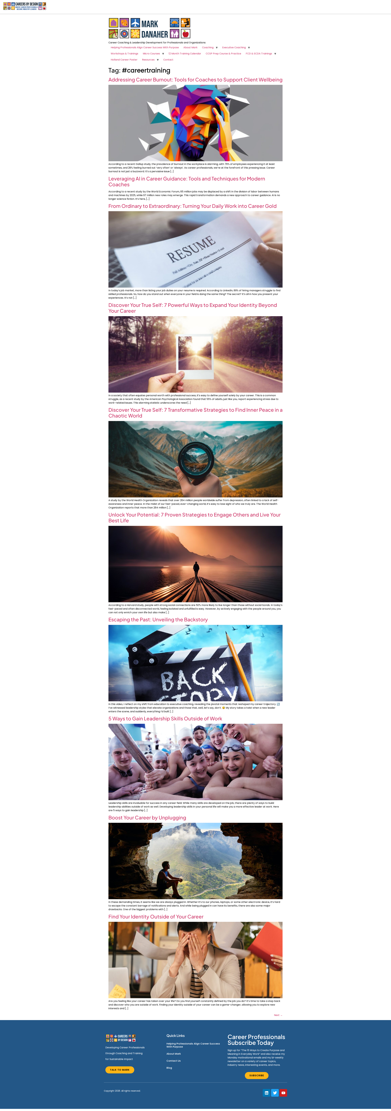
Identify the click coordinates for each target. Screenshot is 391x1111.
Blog (169, 1068)
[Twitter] (275, 1093)
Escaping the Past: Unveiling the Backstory (158, 619)
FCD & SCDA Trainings (259, 53)
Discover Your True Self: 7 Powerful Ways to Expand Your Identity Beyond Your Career (192, 308)
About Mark (190, 47)
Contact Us (173, 1061)
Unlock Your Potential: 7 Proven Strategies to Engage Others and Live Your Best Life (194, 517)
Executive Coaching (234, 47)
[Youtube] (283, 1093)
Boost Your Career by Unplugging (147, 817)
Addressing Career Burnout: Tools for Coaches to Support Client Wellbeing (195, 79)
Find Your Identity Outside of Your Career (155, 916)
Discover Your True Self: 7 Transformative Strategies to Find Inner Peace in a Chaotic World (195, 413)
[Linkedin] (266, 1093)
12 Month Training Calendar (185, 53)
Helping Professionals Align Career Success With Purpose (145, 47)
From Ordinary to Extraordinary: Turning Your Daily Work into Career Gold (192, 206)
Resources (148, 59)
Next (278, 1015)
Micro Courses (151, 53)
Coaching (208, 47)
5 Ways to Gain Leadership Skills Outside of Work (165, 718)
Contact (168, 59)
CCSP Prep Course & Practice (223, 53)
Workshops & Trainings (124, 53)
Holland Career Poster (124, 59)
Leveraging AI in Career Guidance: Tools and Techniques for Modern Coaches (186, 181)
